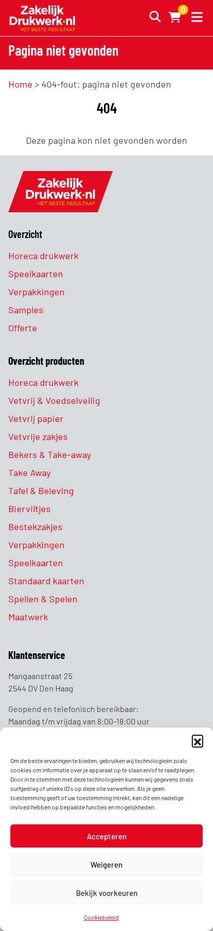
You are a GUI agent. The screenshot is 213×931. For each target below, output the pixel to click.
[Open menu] (195, 18)
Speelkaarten (35, 273)
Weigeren (106, 864)
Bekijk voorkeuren (107, 893)
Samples (25, 309)
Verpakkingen (36, 291)
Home (20, 84)
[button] (197, 740)
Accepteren (107, 836)
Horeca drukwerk (43, 255)
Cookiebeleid (101, 917)
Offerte (22, 327)
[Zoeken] (152, 18)
